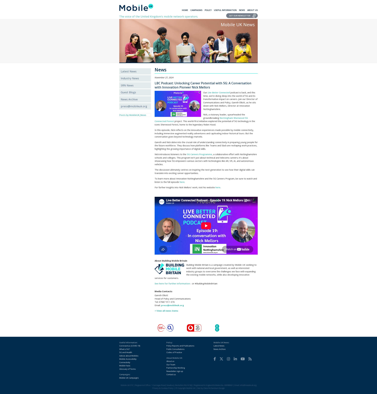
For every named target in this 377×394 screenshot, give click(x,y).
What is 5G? (124, 349)
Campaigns (196, 10)
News (242, 10)
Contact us (171, 374)
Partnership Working (175, 367)
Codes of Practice (174, 352)
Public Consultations (175, 349)
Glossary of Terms (127, 369)
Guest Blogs (128, 92)
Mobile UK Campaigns (129, 377)
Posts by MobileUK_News (132, 114)
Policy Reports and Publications (180, 345)
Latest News (129, 71)
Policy (208, 10)
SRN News (127, 85)
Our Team (170, 364)
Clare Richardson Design (214, 388)
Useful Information (225, 10)
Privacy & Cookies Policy (162, 388)
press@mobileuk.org (134, 106)
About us (170, 361)
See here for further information (172, 283)
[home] (136, 7)
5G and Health (125, 352)
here (182, 181)
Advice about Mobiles (128, 355)
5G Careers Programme (199, 154)
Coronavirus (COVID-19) (129, 345)
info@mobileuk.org (248, 385)
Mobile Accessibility (128, 359)
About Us (252, 10)
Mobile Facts (124, 365)
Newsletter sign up (174, 371)
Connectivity (124, 362)
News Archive (129, 99)
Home (185, 10)
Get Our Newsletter (239, 15)
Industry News (130, 78)
